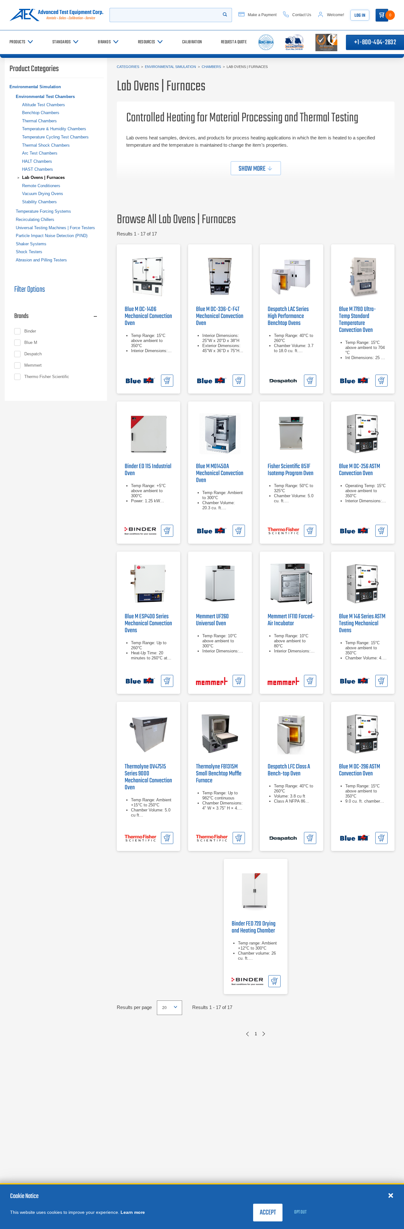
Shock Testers (29, 251)
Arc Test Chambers (39, 153)
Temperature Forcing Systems (43, 211)
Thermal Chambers (39, 121)
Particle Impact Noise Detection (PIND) (51, 235)
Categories (128, 67)
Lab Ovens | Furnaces (43, 177)
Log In (359, 15)
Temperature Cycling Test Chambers (55, 137)
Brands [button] (21, 316)
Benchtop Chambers (40, 112)
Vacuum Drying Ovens (42, 193)
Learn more (133, 1212)
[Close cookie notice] (391, 1195)
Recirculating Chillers (35, 219)
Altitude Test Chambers (43, 104)
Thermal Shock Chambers (46, 145)
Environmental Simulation (170, 67)
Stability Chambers (39, 201)
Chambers (211, 67)
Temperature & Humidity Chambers (54, 128)
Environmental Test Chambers (45, 96)
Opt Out (300, 1212)
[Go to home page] (56, 15)
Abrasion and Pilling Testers (41, 260)
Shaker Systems (31, 244)
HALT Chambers (37, 161)
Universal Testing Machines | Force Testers (55, 227)
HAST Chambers (37, 169)
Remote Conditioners (41, 185)
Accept (268, 1212)
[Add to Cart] (167, 381)
